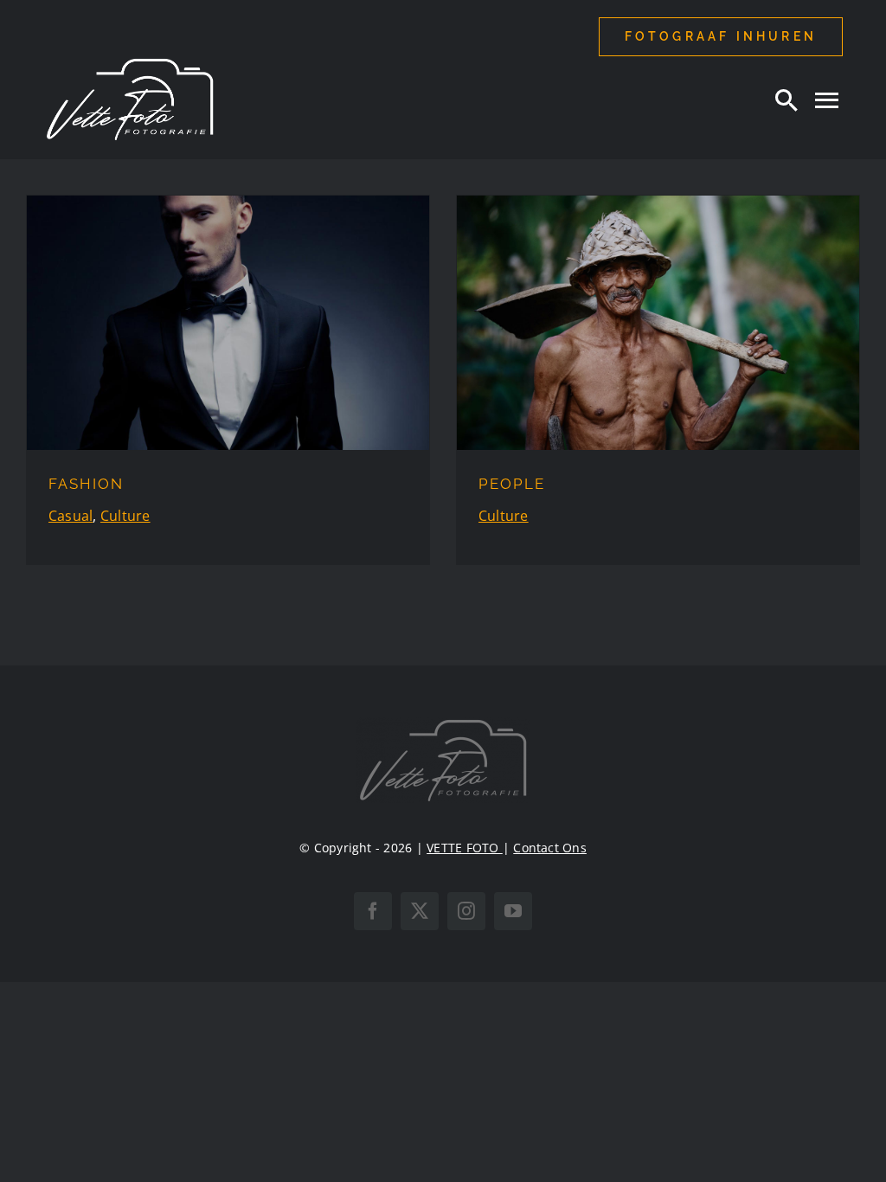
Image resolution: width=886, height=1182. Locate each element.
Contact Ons (550, 847)
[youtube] (513, 911)
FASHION (86, 483)
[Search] (786, 99)
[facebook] (373, 911)
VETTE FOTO (465, 847)
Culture (125, 515)
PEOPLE (511, 483)
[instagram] (466, 911)
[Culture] (228, 323)
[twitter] (420, 911)
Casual (70, 515)
